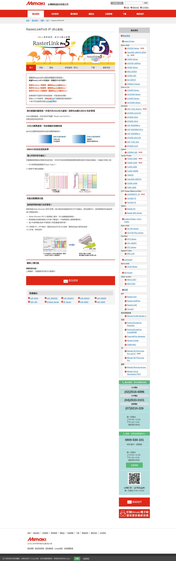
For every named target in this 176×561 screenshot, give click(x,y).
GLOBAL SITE (117, 3)
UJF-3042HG (52, 298)
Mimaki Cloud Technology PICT (134, 372)
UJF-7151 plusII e (136, 109)
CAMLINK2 (131, 345)
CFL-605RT (132, 243)
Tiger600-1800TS (134, 179)
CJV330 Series (133, 98)
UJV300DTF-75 (136, 194)
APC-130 (130, 254)
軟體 (42, 20)
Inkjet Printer (129, 41)
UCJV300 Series (133, 103)
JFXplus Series (53, 302)
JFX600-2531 (132, 117)
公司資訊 (145, 8)
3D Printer (128, 273)
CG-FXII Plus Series (135, 233)
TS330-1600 (132, 183)
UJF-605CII (85, 298)
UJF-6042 (34, 298)
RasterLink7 (132, 297)
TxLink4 (130, 309)
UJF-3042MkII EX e (135, 129)
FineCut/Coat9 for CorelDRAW (134, 331)
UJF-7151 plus (133, 142)
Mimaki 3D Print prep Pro (135, 359)
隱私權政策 (49, 548)
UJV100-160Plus (134, 63)
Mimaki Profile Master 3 (136, 316)
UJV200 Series (135, 48)
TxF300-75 (131, 198)
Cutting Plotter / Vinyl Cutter (132, 220)
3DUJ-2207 (131, 280)
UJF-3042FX (68, 298)
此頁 (53, 99)
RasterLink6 (132, 305)
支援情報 (108, 14)
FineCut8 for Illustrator (136, 336)
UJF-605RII (101, 298)
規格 (51, 68)
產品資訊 (35, 14)
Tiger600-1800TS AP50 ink (136, 53)
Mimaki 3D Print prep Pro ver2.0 (135, 352)
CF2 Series (131, 247)
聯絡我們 (140, 14)
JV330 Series (132, 67)
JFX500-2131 (132, 146)
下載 (124, 14)
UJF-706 (33, 302)
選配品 (91, 14)
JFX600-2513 (132, 121)
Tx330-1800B (132, 171)
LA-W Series (132, 267)
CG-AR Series (133, 229)
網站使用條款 (39, 548)
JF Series (67, 302)
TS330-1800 (134, 159)
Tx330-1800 (132, 167)
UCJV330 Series (133, 94)
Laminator (128, 260)
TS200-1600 (134, 163)
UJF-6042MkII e (133, 125)
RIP (47, 20)
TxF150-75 (131, 202)
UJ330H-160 (134, 152)
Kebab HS (131, 209)
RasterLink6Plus (133, 301)
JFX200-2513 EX (134, 138)
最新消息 (136, 8)
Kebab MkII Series (134, 213)
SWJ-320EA (132, 72)
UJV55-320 (131, 76)
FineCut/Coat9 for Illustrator (134, 324)
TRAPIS (130, 175)
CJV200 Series (133, 90)
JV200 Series (132, 59)
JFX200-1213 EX (134, 113)
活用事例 (54, 14)
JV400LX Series (133, 84)
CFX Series (131, 239)
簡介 (31, 68)
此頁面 (48, 101)
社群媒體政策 (68, 548)
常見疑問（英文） (72, 68)
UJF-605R (101, 302)
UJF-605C (84, 302)
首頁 (127, 8)
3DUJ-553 (131, 284)
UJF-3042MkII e (133, 134)
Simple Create (133, 340)
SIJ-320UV (131, 80)
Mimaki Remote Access (136, 367)
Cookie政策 (59, 548)
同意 (77, 559)
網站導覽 (30, 548)
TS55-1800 (131, 187)
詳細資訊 (86, 559)
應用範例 (74, 14)
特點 (41, 68)
